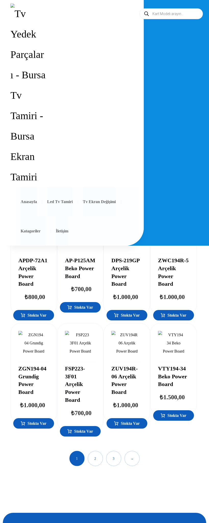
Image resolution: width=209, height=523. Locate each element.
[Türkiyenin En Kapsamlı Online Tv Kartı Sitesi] (28, 95)
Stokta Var (37, 315)
